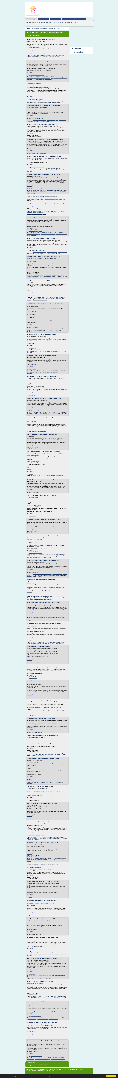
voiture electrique (31, 19)
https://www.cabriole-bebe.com (36, 118)
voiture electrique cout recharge (46, 413)
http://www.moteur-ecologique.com (36, 75)
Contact (76, 22)
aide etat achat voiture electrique (48, 234)
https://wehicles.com (33, 295)
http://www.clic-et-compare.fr (35, 1056)
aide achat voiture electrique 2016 (39, 838)
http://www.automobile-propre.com (36, 835)
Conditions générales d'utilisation (47, 1069)
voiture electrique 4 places (54, 102)
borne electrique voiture (32, 351)
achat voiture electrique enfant (45, 618)
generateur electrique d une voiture (42, 297)
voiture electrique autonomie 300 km (45, 976)
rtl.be (30, 897)
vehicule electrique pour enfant (44, 56)
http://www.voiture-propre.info (35, 188)
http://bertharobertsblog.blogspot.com (37, 153)
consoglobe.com (32, 348)
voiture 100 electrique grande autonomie (40, 78)
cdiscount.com (32, 395)
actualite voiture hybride (53, 1019)
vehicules (43, 19)
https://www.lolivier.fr (33, 273)
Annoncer (69, 22)
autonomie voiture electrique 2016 (38, 214)
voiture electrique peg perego (43, 102)
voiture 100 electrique (50, 859)
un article (63, 22)
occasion (68, 19)
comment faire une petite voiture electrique (51, 1017)
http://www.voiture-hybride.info (35, 662)
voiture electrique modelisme (80, 51)
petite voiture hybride (37, 1017)
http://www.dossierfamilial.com (35, 553)
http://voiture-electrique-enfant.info (36, 615)
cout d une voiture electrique (39, 191)
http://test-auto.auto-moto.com (35, 697)
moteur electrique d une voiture (35, 755)
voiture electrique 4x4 (56, 56)
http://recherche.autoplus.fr (35, 1016)
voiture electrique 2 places (39, 101)
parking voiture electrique (57, 412)
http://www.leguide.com (34, 327)
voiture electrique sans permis (39, 168)
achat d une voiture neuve (58, 1059)
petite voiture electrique (42, 1019)
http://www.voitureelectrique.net (36, 99)
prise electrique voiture (44, 351)
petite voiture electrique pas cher (53, 275)
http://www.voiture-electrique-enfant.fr (37, 53)
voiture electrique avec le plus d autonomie (44, 76)
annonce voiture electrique (32, 643)
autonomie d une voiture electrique (42, 79)
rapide (56, 19)
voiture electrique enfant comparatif (54, 617)
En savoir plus (88, 1076)
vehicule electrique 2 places (53, 475)
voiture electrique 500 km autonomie (41, 596)
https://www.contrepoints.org (35, 732)
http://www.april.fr (33, 678)
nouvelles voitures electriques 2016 (50, 212)
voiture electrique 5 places (46, 121)
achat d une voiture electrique (57, 232)
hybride (80, 19)
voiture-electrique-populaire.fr (35, 209)
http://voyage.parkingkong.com (36, 410)
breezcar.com (32, 974)
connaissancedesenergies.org (35, 595)
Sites (40, 22)
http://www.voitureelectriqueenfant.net (37, 250)
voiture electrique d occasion (42, 298)
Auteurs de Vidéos (47, 22)
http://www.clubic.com (34, 818)
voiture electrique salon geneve (39, 275)
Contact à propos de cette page (75, 1069)
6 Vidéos (34, 35)
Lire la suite (29, 50)
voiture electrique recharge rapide (41, 349)
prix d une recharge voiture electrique (40, 575)
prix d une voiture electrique (39, 300)
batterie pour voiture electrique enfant (52, 55)
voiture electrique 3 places (52, 101)
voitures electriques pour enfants (54, 253)
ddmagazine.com (33, 994)
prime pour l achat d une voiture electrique (42, 554)
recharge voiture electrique (57, 349)
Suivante (41, 1064)
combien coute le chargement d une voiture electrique (43, 753)
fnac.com (31, 474)
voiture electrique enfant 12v (38, 55)
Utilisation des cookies (61, 1069)
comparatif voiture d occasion (52, 329)
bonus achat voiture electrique (33, 234)
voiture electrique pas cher (47, 276)
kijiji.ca (30, 640)
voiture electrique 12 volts (60, 476)
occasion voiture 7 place (38, 329)
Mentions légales (34, 1069)
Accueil (28, 22)
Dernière (45, 1064)
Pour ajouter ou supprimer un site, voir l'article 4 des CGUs (40, 1070)
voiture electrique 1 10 (79, 52)
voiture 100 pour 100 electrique (35, 859)
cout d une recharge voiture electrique (42, 412)
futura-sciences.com (33, 915)
